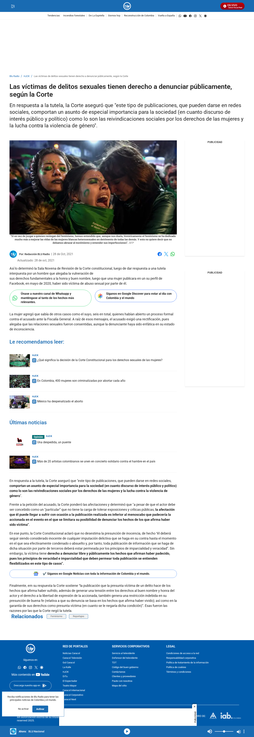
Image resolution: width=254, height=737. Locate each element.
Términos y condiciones (178, 672)
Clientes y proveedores (124, 676)
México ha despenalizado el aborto (60, 401)
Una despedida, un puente (54, 442)
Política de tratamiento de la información (187, 663)
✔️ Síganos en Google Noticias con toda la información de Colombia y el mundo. (96, 573)
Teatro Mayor (69, 686)
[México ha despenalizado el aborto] (19, 401)
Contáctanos (118, 672)
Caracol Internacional (74, 690)
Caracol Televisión (72, 658)
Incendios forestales (74, 15)
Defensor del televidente (125, 658)
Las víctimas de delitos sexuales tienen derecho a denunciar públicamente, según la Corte (81, 76)
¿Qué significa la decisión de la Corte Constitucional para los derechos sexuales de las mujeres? (100, 360)
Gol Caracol (69, 663)
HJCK (27, 76)
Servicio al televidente (123, 653)
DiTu (65, 676)
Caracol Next (69, 699)
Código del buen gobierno (125, 667)
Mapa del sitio (119, 686)
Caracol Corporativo (73, 695)
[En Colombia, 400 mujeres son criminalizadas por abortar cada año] (19, 381)
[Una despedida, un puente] (19, 441)
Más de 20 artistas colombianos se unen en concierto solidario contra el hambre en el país (96, 461)
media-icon (127, 731)
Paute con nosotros (122, 681)
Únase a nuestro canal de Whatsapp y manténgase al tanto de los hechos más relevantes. (47, 298)
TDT (114, 663)
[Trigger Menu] (12, 6)
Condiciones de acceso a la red (182, 653)
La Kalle (67, 667)
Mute (210, 731)
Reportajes (78, 616)
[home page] (127, 6)
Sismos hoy (114, 15)
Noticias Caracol (71, 653)
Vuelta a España (166, 15)
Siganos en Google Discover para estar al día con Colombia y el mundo (139, 296)
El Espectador (70, 681)
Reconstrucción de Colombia (139, 15)
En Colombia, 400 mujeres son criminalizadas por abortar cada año (81, 380)
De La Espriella (96, 15)
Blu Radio (14, 76)
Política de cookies (176, 667)
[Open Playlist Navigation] (244, 731)
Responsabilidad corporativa (181, 658)
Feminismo (56, 616)
